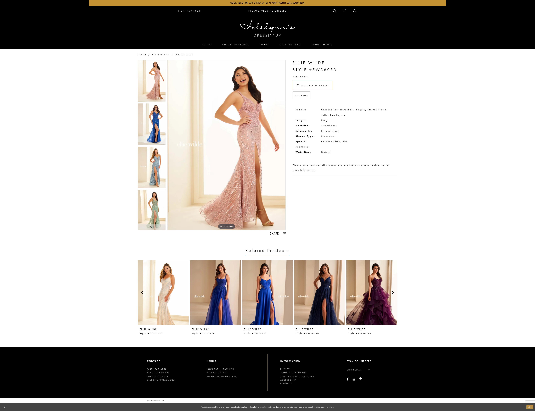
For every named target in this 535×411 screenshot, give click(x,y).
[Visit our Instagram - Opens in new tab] (354, 379)
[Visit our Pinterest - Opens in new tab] (360, 379)
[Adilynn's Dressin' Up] (267, 28)
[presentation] (163, 292)
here (332, 407)
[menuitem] (207, 44)
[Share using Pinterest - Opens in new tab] (284, 233)
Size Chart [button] (300, 76)
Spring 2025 (184, 54)
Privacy (285, 369)
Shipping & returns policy (297, 376)
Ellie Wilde (160, 54)
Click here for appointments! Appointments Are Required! (267, 2)
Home (142, 54)
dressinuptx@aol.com (161, 380)
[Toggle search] (335, 11)
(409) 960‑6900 (157, 369)
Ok (530, 407)
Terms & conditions (293, 372)
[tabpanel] (152, 81)
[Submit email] (368, 369)
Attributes (301, 95)
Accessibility (288, 380)
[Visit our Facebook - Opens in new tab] (348, 379)
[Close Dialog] (4, 407)
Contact (286, 383)
